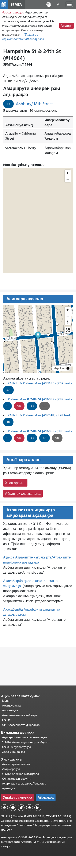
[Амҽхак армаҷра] (68, 316)
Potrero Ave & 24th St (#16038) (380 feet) (40, 431)
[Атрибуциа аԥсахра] (68, 368)
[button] (49, 4)
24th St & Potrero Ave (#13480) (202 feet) (40, 383)
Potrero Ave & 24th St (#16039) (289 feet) (40, 399)
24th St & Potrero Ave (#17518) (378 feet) (40, 415)
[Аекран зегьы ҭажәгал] (68, 330)
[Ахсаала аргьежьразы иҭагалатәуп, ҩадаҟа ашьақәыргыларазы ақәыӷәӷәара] (68, 322)
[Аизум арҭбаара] (68, 310)
